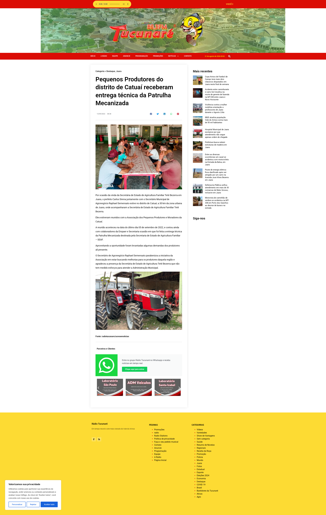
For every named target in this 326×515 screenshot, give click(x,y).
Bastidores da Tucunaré (207, 491)
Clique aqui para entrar (134, 369)
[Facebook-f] (94, 439)
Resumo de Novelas (206, 445)
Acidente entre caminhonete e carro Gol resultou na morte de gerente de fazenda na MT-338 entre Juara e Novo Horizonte (217, 94)
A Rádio (104, 56)
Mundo (200, 460)
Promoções (158, 56)
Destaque (110, 71)
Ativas (199, 494)
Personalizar (17, 504)
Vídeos (200, 429)
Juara (118, 71)
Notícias (172, 56)
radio (156, 432)
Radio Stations (160, 436)
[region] (33, 495)
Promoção (201, 454)
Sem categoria (203, 439)
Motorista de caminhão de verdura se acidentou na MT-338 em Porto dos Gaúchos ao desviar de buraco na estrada (217, 203)
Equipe (115, 56)
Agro (199, 497)
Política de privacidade (164, 439)
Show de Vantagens (206, 436)
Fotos (199, 466)
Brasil (199, 487)
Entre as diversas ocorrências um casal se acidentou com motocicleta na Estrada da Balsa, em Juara (217, 159)
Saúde (199, 442)
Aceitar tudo (49, 504)
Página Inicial (160, 460)
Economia (201, 478)
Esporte (200, 472)
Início (92, 56)
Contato (188, 56)
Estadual (201, 469)
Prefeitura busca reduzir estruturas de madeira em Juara (216, 144)
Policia (200, 457)
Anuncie (126, 56)
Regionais (201, 448)
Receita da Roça (204, 451)
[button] (229, 56)
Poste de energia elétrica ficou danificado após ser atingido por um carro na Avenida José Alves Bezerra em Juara (217, 175)
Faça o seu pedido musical (166, 442)
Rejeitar (33, 504)
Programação (141, 56)
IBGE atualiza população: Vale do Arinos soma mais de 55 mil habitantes (216, 120)
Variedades (202, 432)
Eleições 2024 (203, 475)
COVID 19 (201, 484)
